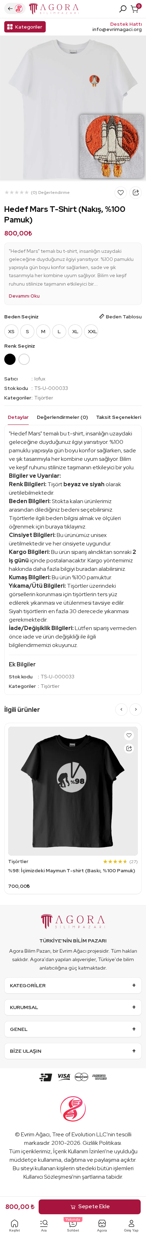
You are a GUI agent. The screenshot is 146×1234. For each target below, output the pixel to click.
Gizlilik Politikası (102, 1143)
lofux (39, 378)
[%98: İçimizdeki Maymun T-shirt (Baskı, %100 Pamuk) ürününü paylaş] (129, 748)
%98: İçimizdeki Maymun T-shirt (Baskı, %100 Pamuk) (71, 870)
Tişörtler (43, 398)
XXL (92, 331)
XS (11, 331)
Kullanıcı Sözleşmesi (47, 1176)
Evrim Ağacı (35, 1134)
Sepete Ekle (94, 1206)
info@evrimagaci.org (117, 29)
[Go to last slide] (121, 709)
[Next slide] (135, 709)
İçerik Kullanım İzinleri (79, 1151)
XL (75, 331)
